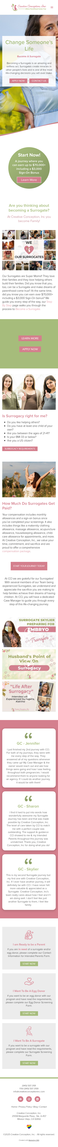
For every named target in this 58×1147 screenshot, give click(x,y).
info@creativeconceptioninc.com (29, 1091)
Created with (29, 1140)
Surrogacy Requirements (20, 448)
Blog (35, 1106)
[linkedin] (37, 1099)
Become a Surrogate (27, 309)
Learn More (30, 338)
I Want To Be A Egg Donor (29, 991)
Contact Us (39, 80)
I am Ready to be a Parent (29, 944)
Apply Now (18, 80)
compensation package (16, 551)
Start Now (29, 963)
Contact (43, 1106)
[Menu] (51, 7)
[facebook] (20, 1099)
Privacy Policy (25, 1106)
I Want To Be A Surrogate (29, 1041)
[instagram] (29, 1099)
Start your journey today (29, 566)
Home (14, 1106)
